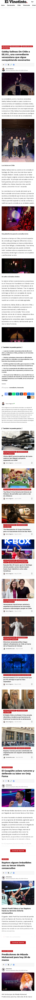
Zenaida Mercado (10, 648)
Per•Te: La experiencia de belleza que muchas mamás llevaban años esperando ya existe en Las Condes (17, 370)
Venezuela (20, 387)
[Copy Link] (11, 64)
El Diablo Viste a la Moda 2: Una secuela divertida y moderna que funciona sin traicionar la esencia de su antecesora (17, 717)
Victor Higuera (9, 68)
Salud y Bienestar (9, 453)
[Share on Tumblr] (21, 394)
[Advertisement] (18, 25)
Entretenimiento (15, 46)
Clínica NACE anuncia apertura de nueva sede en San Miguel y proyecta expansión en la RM (17, 458)
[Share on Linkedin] (17, 394)
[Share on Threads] (29, 397)
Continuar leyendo (18, 851)
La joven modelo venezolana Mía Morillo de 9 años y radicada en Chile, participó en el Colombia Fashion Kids (17, 352)
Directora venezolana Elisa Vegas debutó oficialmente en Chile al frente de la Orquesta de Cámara (17, 644)
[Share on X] (8, 64)
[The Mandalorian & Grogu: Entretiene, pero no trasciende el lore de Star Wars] (18, 513)
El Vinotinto (9, 785)
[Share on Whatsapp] (13, 394)
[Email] (32, 397)
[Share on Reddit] (25, 394)
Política (27, 748)
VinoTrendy (6, 48)
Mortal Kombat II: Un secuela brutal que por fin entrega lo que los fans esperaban (17, 679)
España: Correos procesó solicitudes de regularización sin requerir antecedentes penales (18, 753)
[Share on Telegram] (32, 394)
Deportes (5, 859)
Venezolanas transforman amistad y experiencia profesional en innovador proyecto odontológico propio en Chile (17, 606)
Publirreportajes (27, 46)
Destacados (6, 46)
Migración (7, 639)
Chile (5, 451)
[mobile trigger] (3, 1)
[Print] (13, 64)
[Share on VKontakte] (29, 394)
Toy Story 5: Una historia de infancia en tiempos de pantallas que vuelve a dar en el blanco (17, 494)
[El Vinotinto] (16, 1)
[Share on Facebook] (6, 64)
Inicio (5, 562)
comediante (12, 387)
